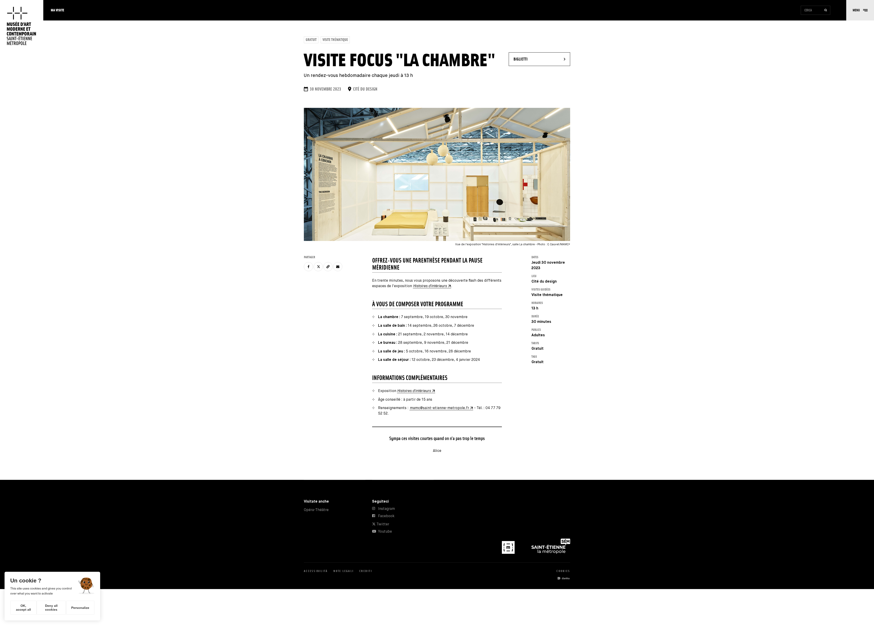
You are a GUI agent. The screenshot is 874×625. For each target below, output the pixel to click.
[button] (860, 10)
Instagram (386, 509)
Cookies (563, 570)
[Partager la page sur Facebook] (308, 266)
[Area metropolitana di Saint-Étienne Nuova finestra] (550, 553)
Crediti (365, 570)
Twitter (382, 524)
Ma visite (57, 10)
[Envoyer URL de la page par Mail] (337, 266)
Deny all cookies (51, 607)
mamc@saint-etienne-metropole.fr (439, 408)
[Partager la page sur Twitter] (318, 266)
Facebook (386, 516)
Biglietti (533, 59)
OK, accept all (23, 607)
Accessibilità (316, 570)
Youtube (385, 531)
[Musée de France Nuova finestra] (509, 553)
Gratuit (311, 40)
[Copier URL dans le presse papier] (328, 266)
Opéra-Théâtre (316, 510)
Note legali (343, 570)
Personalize (80, 608)
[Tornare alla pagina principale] (21, 26)
